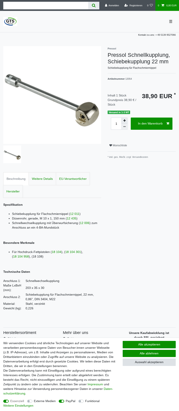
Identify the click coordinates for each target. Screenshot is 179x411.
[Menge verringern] (124, 127)
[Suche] (93, 5)
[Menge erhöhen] (124, 121)
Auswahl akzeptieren (149, 362)
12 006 (85, 223)
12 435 (71, 218)
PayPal (70, 401)
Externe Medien (45, 401)
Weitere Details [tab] (42, 178)
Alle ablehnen (149, 353)
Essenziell (17, 401)
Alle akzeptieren (149, 344)
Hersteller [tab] (13, 191)
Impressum (95, 384)
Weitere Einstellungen (18, 405)
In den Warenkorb (150, 123)
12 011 (74, 214)
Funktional (92, 401)
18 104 (56, 252)
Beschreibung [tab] (16, 178)
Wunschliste (119, 145)
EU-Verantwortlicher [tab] (73, 178)
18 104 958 (21, 256)
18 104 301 (73, 252)
